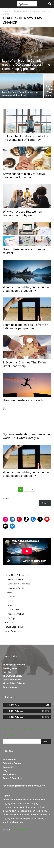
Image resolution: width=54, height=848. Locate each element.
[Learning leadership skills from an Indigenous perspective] (27, 309)
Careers (11, 596)
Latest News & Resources (17, 575)
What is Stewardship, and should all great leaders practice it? (26, 288)
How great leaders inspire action (24, 400)
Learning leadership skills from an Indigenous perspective (25, 326)
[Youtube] (5, 735)
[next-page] (32, 489)
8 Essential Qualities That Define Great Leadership (25, 364)
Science (11, 605)
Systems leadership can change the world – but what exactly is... (26, 436)
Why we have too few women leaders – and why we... (22, 213)
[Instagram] (11, 729)
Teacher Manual (11, 687)
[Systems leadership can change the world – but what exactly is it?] (27, 419)
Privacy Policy (9, 774)
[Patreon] (24, 729)
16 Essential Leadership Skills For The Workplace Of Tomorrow (25, 137)
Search (6, 498)
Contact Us (8, 767)
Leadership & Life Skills (20, 11)
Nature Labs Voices (14, 626)
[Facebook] (5, 729)
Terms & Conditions (12, 778)
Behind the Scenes (12, 763)
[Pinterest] (37, 729)
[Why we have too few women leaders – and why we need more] (27, 196)
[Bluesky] (11, 735)
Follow (45, 711)
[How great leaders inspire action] (27, 385)
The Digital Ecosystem (14, 664)
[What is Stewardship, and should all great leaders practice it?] (27, 271)
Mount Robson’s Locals (14, 683)
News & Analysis (15, 579)
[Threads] (18, 735)
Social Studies (14, 609)
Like (47, 705)
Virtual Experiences (13, 631)
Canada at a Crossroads (19, 583)
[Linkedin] (18, 729)
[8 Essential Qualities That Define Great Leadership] (27, 347)
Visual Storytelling (16, 613)
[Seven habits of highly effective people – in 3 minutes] (27, 158)
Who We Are (9, 759)
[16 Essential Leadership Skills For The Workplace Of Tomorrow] (27, 120)
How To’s (9, 622)
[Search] (50, 4)
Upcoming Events (16, 588)
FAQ (5, 770)
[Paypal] (31, 729)
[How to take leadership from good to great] (27, 234)
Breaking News (10, 668)
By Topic (12, 618)
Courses (8, 592)
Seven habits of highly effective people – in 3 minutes (24, 175)
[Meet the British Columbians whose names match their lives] (21, 90)
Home (5, 11)
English (11, 601)
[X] (44, 729)
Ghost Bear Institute (21, 829)
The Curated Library (12, 675)
